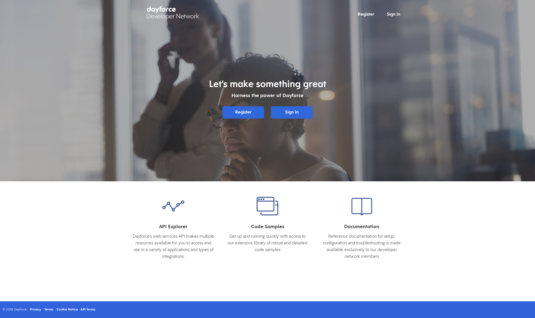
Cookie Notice (67, 309)
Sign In (393, 14)
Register (366, 14)
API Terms (88, 309)
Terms (48, 309)
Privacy (35, 309)
